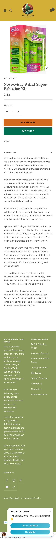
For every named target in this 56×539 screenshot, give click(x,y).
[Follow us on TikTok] (13, 487)
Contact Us (36, 383)
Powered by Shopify (31, 498)
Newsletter (36, 389)
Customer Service (39, 353)
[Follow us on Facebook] (7, 480)
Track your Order (39, 367)
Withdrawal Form (39, 394)
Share (6, 141)
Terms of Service (39, 378)
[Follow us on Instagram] (13, 480)
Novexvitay (10, 78)
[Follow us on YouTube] (7, 487)
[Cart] (50, 10)
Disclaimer (36, 373)
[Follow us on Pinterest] (20, 480)
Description (10, 153)
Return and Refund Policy (40, 360)
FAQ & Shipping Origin (38, 346)
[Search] (10, 10)
